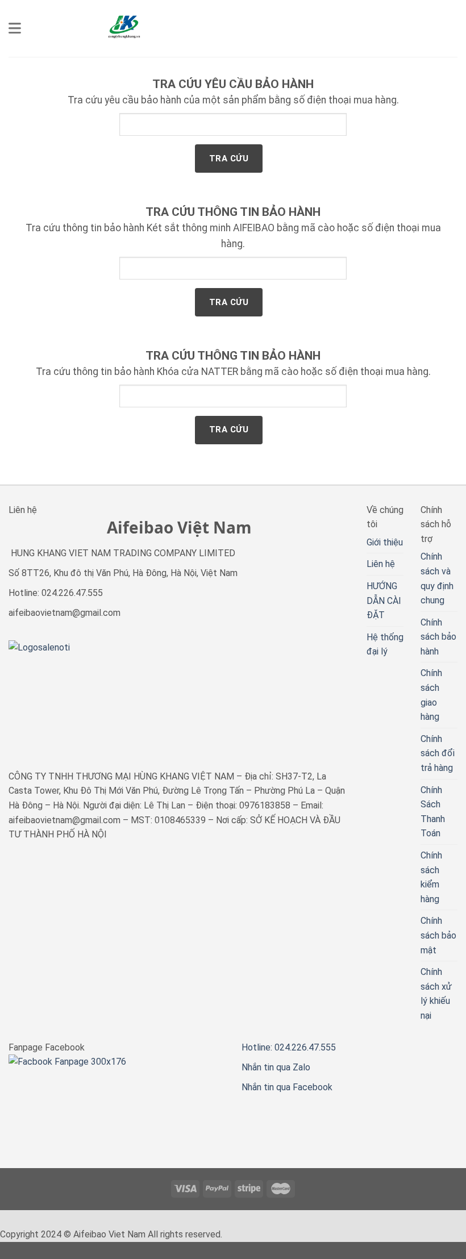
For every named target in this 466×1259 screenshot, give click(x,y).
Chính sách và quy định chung (437, 578)
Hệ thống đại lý (385, 644)
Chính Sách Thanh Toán (433, 812)
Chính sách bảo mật (438, 935)
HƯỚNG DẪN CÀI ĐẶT (384, 600)
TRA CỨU (228, 158)
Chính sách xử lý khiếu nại (436, 993)
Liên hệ (381, 563)
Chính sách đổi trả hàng (438, 753)
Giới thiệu (385, 542)
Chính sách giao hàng (431, 695)
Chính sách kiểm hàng (431, 877)
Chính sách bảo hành (438, 637)
